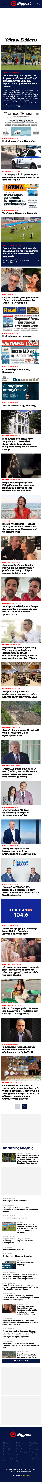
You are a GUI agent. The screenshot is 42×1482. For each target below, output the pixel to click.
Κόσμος (6, 1452)
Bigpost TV (33, 1455)
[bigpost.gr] (21, 4)
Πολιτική (6, 1446)
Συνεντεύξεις (8, 1458)
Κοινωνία (6, 1455)
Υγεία (18, 1461)
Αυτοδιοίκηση (21, 1452)
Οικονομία (7, 1449)
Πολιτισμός (33, 1449)
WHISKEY (26, 1475)
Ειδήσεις (6, 1443)
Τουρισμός (33, 1452)
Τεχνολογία (33, 1443)
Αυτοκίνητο (20, 1458)
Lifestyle (19, 1449)
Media (18, 1446)
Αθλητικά (19, 1455)
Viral (31, 1446)
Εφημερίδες (34, 1458)
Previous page (17, 1106)
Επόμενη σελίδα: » (24, 1106)
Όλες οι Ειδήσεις (21, 1361)
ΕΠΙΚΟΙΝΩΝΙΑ (26, 1471)
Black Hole (20, 1443)
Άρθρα (5, 1461)
